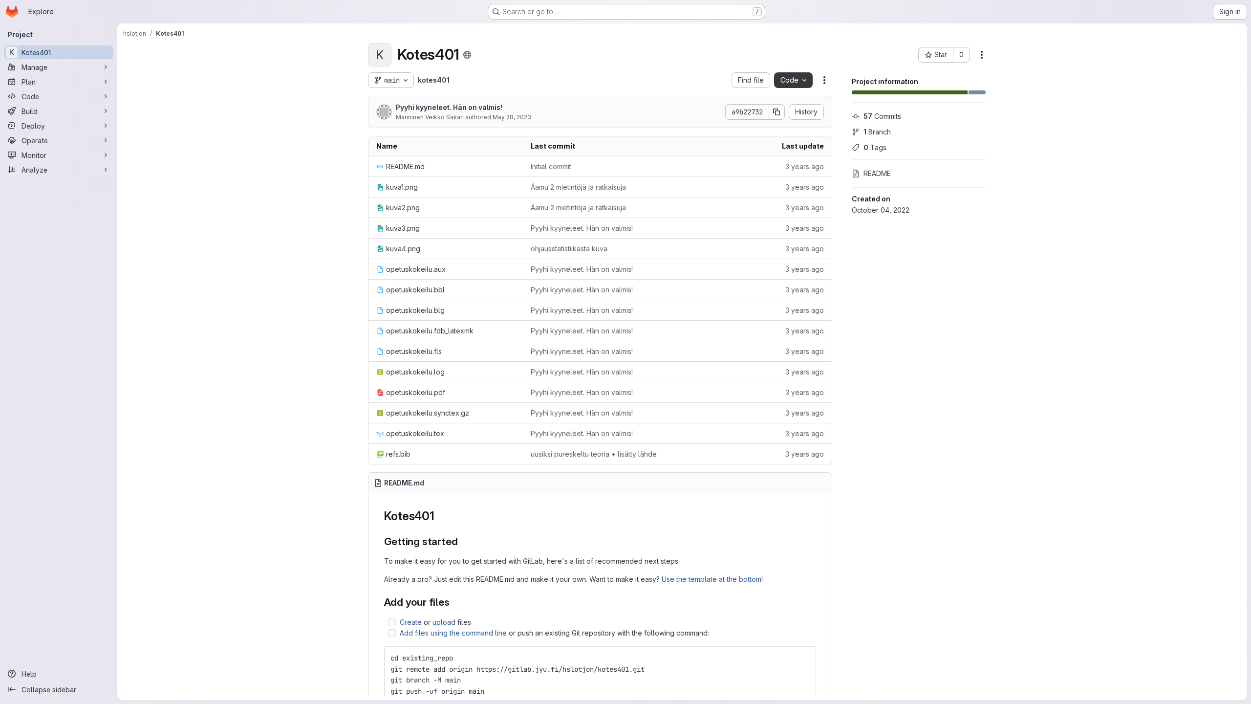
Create (411, 622)
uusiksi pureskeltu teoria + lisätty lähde (594, 454)
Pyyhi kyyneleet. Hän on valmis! (449, 107)
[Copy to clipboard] (804, 658)
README (877, 173)
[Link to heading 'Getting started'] (463, 541)
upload (443, 622)
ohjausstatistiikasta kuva (569, 248)
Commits (882, 116)
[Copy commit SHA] (777, 112)
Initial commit (551, 166)
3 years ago (804, 166)
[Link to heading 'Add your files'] (455, 602)
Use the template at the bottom (711, 579)
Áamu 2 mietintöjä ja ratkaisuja (578, 187)
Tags (874, 147)
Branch (877, 132)
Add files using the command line (453, 633)
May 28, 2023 (512, 117)
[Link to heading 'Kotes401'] (440, 516)
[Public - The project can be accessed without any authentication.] (467, 55)
